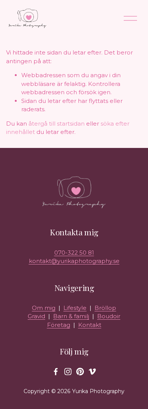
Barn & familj (71, 316)
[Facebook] (56, 371)
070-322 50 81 (74, 252)
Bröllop (105, 307)
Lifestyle (75, 307)
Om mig (43, 307)
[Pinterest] (80, 371)
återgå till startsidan (56, 123)
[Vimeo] (92, 371)
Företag (58, 324)
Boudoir (108, 316)
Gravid (36, 316)
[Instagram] (68, 371)
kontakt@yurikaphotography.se (74, 260)
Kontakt (89, 324)
